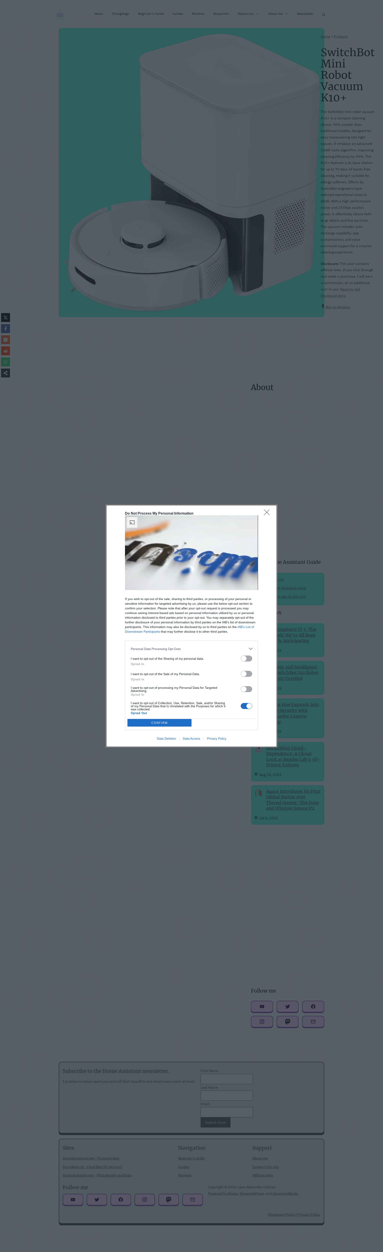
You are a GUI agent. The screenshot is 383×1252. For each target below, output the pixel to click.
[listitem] (191, 648)
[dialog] (191, 626)
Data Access (191, 738)
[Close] (268, 513)
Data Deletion (166, 738)
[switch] (246, 659)
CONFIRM (159, 723)
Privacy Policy (216, 738)
